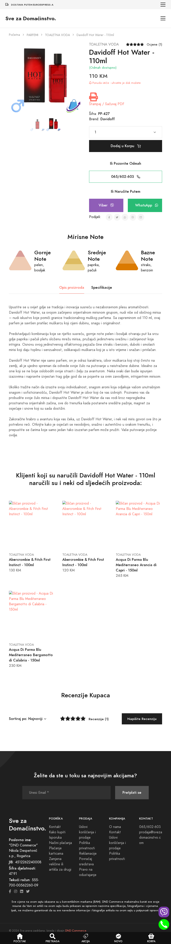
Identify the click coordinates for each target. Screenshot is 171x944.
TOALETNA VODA (57, 35)
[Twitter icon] (28, 891)
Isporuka (55, 837)
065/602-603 (123, 176)
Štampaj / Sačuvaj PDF (106, 104)
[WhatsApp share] (125, 217)
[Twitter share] (117, 217)
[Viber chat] (164, 912)
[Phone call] (164, 924)
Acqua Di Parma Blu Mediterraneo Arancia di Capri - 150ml (136, 565)
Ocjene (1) (154, 44)
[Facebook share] (109, 217)
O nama (115, 826)
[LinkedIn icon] (21, 891)
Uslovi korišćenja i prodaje (87, 832)
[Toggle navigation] (163, 4)
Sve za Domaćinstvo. (30, 18)
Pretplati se (131, 792)
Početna (14, 35)
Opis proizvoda (71, 287)
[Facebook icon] (10, 891)
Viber (104, 205)
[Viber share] (133, 217)
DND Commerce (75, 931)
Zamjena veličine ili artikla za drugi (60, 864)
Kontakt (55, 826)
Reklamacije (88, 853)
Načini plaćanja (60, 842)
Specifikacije (101, 287)
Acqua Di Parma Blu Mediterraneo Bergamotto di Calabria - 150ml (31, 655)
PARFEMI (32, 35)
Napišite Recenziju (142, 718)
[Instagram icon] (15, 891)
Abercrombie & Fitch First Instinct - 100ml (30, 562)
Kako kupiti (57, 832)
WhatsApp (144, 205)
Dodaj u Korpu (123, 145)
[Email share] (140, 217)
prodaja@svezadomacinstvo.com (150, 837)
